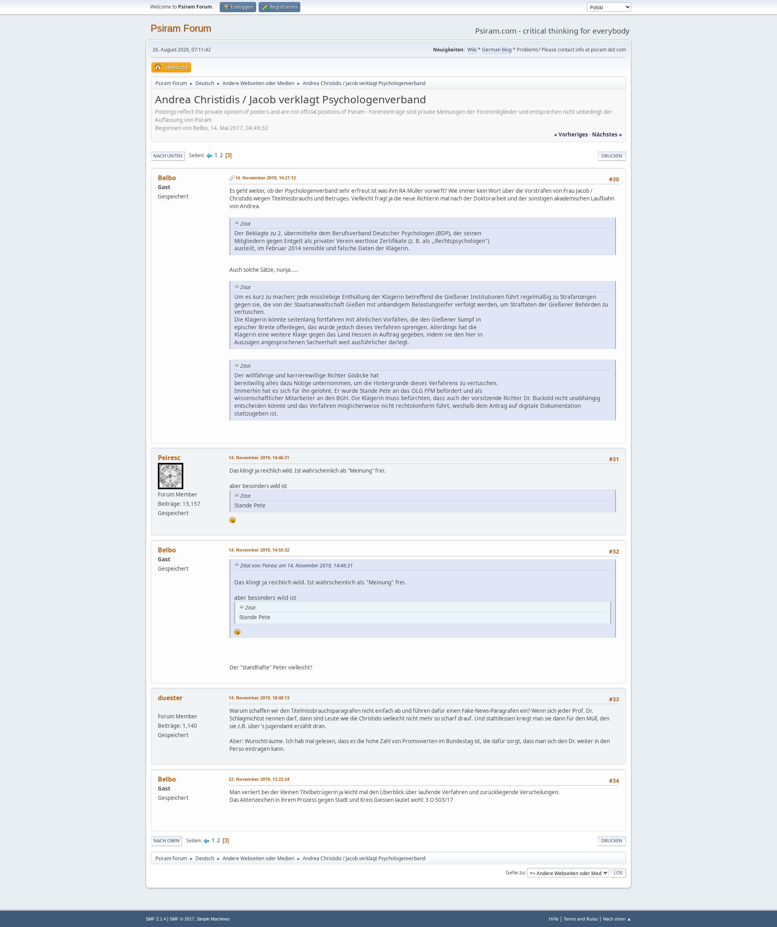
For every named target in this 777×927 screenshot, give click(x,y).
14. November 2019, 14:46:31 (259, 457)
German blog (497, 49)
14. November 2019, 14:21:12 (265, 178)
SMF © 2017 (182, 918)
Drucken (611, 156)
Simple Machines (213, 918)
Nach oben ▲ (617, 919)
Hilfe (553, 919)
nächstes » (607, 134)
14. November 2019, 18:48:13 (259, 698)
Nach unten (168, 156)
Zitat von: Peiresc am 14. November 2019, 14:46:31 (296, 565)
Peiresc (169, 457)
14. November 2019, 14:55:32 (259, 550)
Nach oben (166, 840)
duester (170, 697)
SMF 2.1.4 (156, 918)
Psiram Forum (181, 28)
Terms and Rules (581, 919)
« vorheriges (571, 134)
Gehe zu (515, 872)
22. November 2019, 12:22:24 (259, 779)
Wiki (472, 49)
